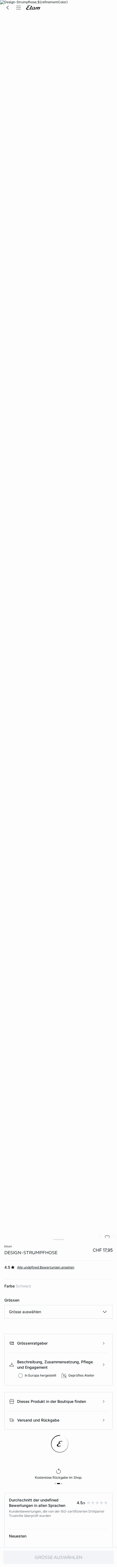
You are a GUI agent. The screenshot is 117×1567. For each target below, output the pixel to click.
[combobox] (58, 1312)
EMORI (8, 1246)
